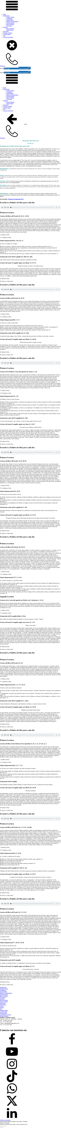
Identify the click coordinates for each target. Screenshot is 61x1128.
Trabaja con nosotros (5, 1120)
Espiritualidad (9, 20)
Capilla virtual (3, 1011)
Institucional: (3, 987)
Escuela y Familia (7, 33)
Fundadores (9, 18)
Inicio (4, 14)
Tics (4, 35)
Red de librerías (10, 28)
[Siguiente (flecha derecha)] (2, 1127)
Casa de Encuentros (8, 37)
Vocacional (9, 25)
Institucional (6, 15)
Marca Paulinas (10, 24)
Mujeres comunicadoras (12, 21)
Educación (5, 31)
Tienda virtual (9, 30)
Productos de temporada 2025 (16, 199)
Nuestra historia (10, 23)
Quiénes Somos (10, 17)
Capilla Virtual (6, 34)
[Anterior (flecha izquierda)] (0, 1127)
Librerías (5, 27)
